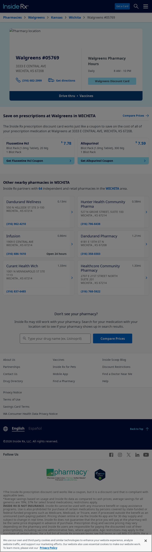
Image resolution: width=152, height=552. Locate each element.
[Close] (145, 540)
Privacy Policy (48, 548)
